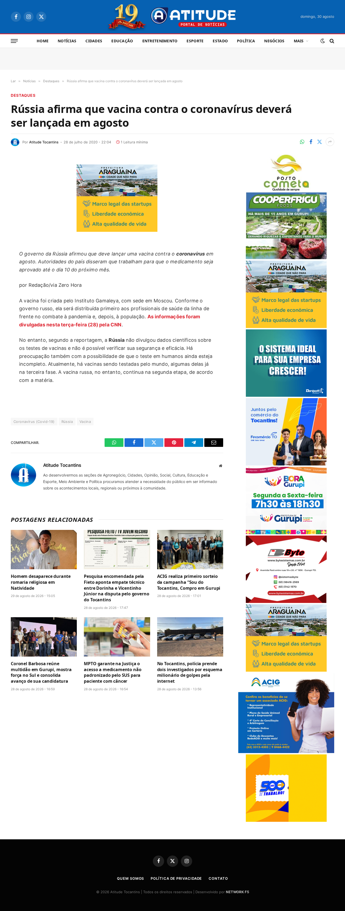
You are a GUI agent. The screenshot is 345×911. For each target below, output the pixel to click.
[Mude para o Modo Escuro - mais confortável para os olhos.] (322, 41)
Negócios (274, 40)
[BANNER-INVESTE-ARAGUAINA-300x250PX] (117, 230)
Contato (218, 878)
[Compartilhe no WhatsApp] (302, 141)
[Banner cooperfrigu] (286, 258)
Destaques (23, 95)
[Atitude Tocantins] (173, 16)
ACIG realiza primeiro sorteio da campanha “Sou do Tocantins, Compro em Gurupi (188, 582)
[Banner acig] (286, 751)
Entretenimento (160, 40)
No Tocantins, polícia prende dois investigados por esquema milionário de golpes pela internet (189, 672)
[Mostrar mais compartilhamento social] (330, 141)
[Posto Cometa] (286, 189)
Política (246, 40)
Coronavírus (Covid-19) (34, 421)
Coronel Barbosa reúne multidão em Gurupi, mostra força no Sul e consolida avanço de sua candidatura (41, 672)
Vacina (85, 421)
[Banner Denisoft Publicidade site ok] (286, 395)
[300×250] (286, 820)
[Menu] (14, 41)
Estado (220, 40)
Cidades (93, 40)
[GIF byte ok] (286, 601)
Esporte (195, 40)
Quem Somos (130, 878)
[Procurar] (331, 41)
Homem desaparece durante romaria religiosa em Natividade (41, 582)
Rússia (67, 421)
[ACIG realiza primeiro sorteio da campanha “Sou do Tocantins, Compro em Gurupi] (190, 549)
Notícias (67, 40)
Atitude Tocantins (43, 142)
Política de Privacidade (176, 878)
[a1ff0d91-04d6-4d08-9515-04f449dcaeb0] (286, 464)
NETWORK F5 (237, 892)
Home (43, 40)
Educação (122, 40)
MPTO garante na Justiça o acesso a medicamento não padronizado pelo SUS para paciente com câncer (113, 672)
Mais (299, 40)
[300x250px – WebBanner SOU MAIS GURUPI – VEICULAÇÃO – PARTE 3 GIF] (286, 532)
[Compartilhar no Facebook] (311, 141)
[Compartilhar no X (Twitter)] (319, 141)
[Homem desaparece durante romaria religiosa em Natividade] (44, 549)
